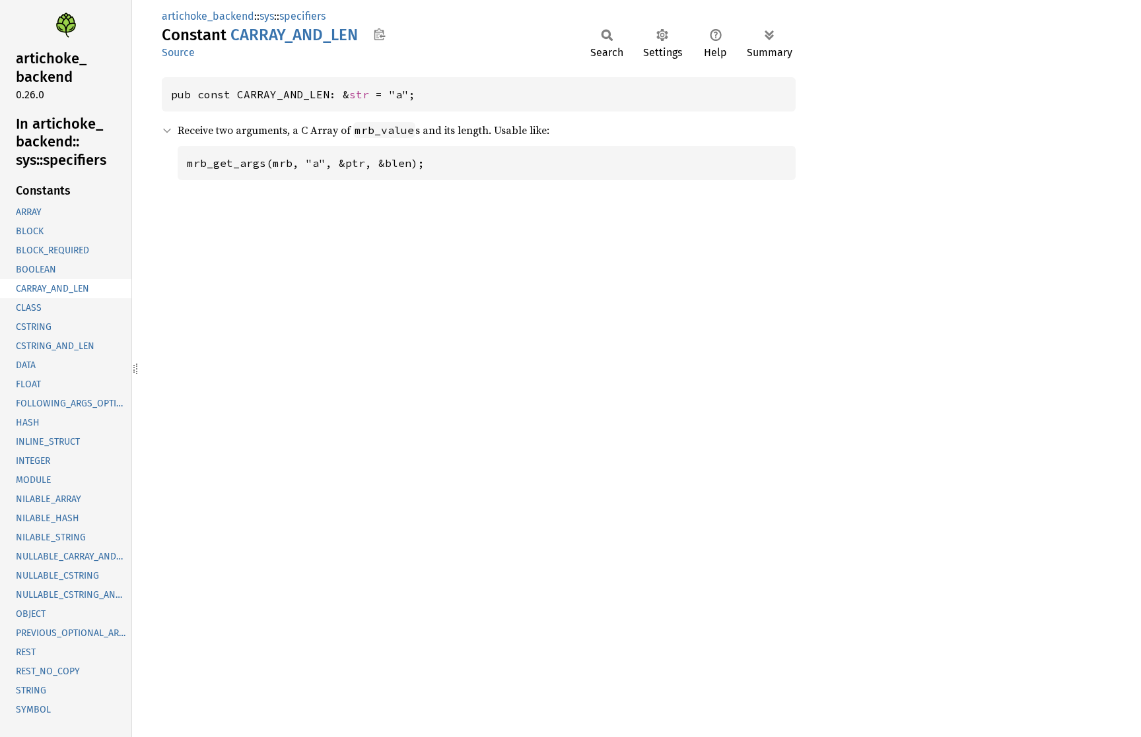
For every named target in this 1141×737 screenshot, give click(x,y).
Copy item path (379, 34)
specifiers (302, 16)
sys (266, 16)
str (359, 94)
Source (178, 52)
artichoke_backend (208, 16)
